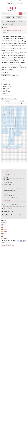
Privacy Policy (11, 245)
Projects (19, 21)
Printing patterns (7, 193)
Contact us (6, 179)
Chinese (5, 233)
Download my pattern (9, 174)
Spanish (5, 231)
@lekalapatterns (8, 211)
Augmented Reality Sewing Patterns (12, 188)
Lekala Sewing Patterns (14, 8)
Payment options (7, 182)
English (4, 220)
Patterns (4, 27)
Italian (4, 236)
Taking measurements (9, 190)
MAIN (4, 79)
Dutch (4, 225)
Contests (4, 24)
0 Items (19, 17)
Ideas (10, 24)
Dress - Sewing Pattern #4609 (14, 30)
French (4, 227)
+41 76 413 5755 (14, 204)
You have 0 (17, 0)
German (5, 229)
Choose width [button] (6, 101)
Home (4, 30)
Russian (5, 222)
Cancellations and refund (10, 198)
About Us (5, 177)
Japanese (5, 238)
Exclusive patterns (10, 21)
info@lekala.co (8, 208)
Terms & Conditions (8, 184)
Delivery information (8, 195)
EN (8, 17)
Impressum (4, 245)
